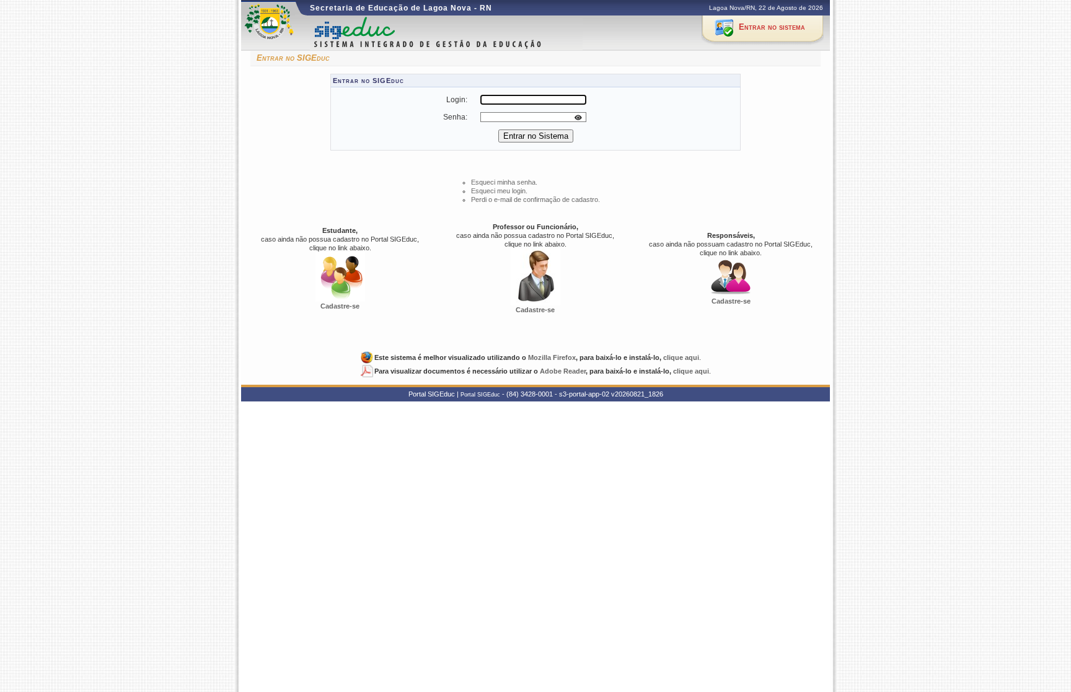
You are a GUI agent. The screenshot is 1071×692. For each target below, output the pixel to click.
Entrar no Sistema (535, 136)
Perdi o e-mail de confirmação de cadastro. (535, 199)
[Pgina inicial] (449, 33)
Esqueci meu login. (499, 191)
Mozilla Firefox (552, 357)
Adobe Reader (563, 371)
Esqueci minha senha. (504, 182)
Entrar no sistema (772, 27)
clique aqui (681, 357)
